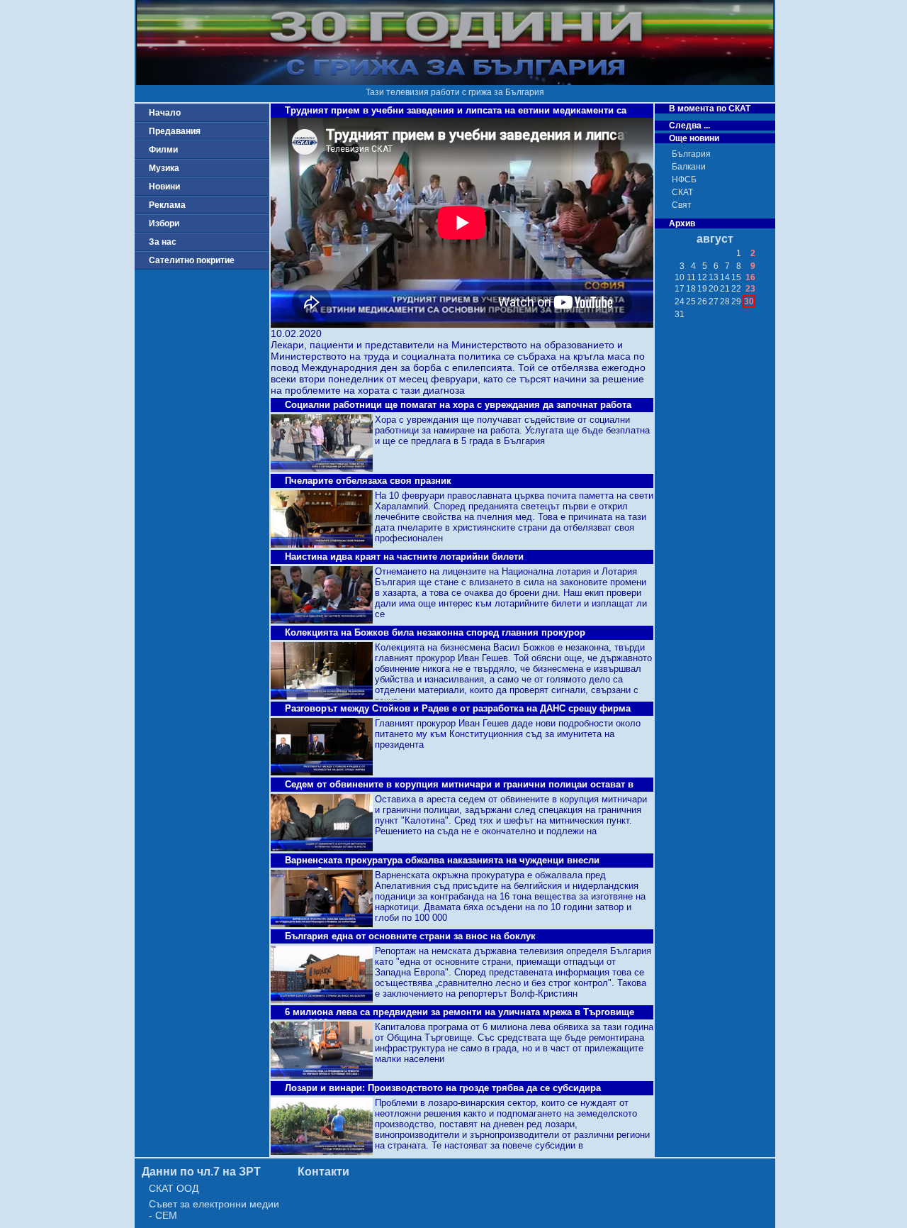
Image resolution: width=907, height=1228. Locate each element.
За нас (162, 242)
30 (749, 301)
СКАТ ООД (173, 1188)
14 (725, 277)
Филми (163, 150)
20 (714, 289)
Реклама (167, 205)
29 (736, 301)
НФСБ (684, 179)
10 (680, 277)
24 (680, 301)
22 (736, 289)
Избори (164, 223)
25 (691, 301)
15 (736, 277)
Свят (682, 205)
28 (725, 301)
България (691, 154)
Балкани (689, 167)
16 (750, 277)
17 (680, 289)
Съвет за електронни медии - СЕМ (214, 1209)
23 (750, 289)
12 (702, 277)
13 (714, 277)
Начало (165, 113)
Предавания (175, 131)
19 (702, 289)
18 (691, 289)
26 (702, 301)
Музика (164, 168)
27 (714, 301)
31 (680, 314)
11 (691, 277)
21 (725, 289)
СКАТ (682, 192)
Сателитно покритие (192, 260)
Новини (164, 187)
